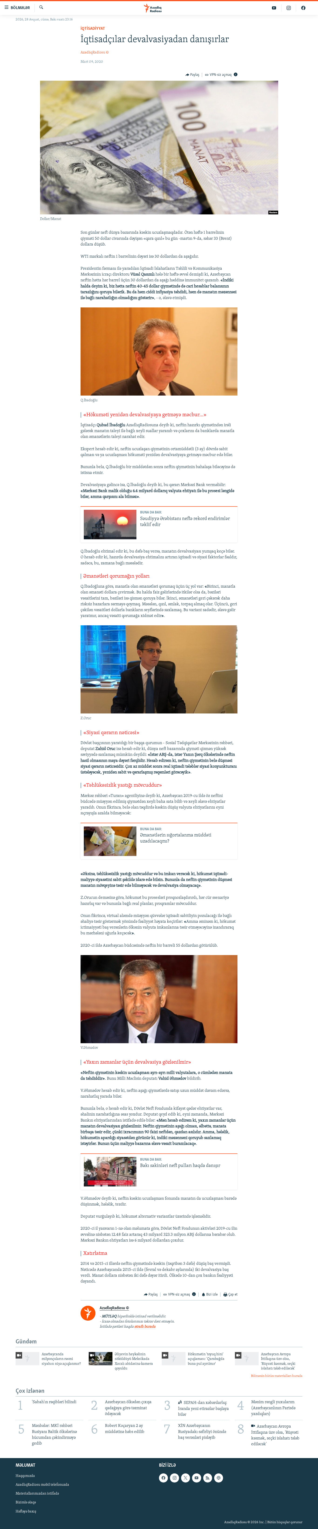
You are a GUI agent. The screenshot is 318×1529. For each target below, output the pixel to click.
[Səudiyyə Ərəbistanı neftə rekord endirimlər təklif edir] (110, 524)
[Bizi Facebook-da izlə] (303, 8)
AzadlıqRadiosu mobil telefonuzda (42, 1485)
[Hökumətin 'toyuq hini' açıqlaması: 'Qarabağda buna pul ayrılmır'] (174, 1358)
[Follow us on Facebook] (163, 1478)
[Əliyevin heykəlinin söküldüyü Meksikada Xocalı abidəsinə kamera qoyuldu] (100, 1358)
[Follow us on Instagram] (174, 1478)
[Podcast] (218, 1478)
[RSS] (207, 1478)
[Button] (193, 75)
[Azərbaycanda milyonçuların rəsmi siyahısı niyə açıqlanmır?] (27, 1358)
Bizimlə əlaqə (26, 1503)
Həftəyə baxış (26, 1511)
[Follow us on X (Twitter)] (185, 1478)
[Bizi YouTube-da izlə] (274, 8)
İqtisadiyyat (93, 29)
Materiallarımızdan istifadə (37, 1494)
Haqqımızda (25, 1476)
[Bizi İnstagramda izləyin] (288, 8)
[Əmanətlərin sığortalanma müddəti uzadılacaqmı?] (110, 841)
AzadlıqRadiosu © (95, 52)
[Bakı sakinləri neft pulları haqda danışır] (110, 1171)
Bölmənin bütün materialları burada (276, 1376)
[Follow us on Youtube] (196, 1478)
